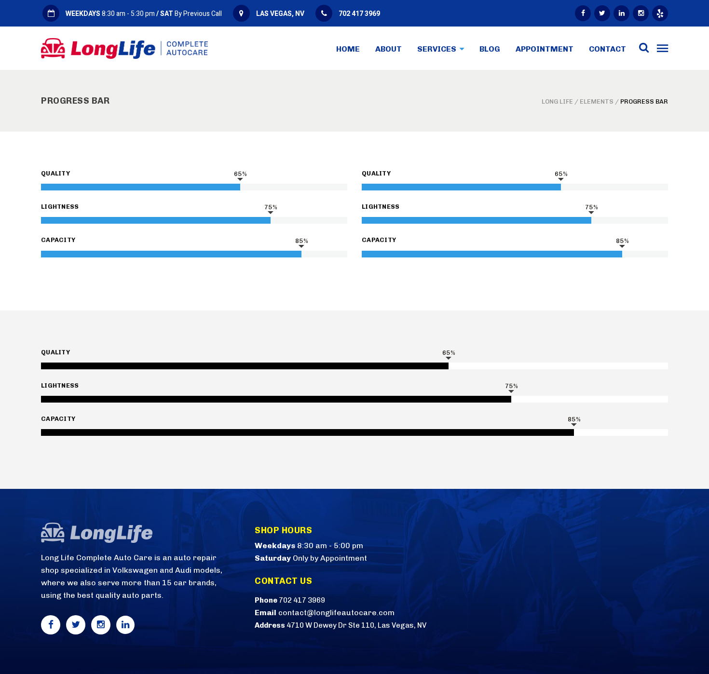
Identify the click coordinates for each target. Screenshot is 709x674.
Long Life (557, 101)
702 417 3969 (359, 14)
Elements (597, 101)
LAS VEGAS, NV (280, 14)
